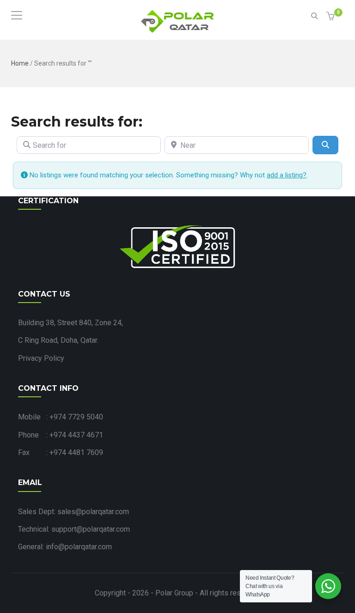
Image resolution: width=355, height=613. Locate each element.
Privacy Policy (41, 358)
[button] (331, 16)
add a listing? (286, 175)
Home (20, 63)
